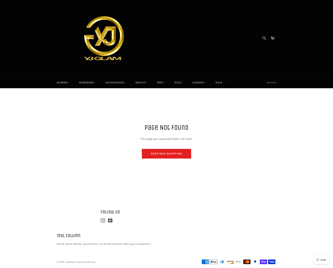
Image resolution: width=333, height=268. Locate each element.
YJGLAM (70, 262)
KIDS (178, 82)
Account (271, 82)
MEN (160, 82)
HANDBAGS (87, 82)
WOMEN (63, 82)
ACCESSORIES (115, 82)
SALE (219, 82)
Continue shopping (166, 153)
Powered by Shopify (85, 262)
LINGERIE (198, 82)
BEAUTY (141, 82)
